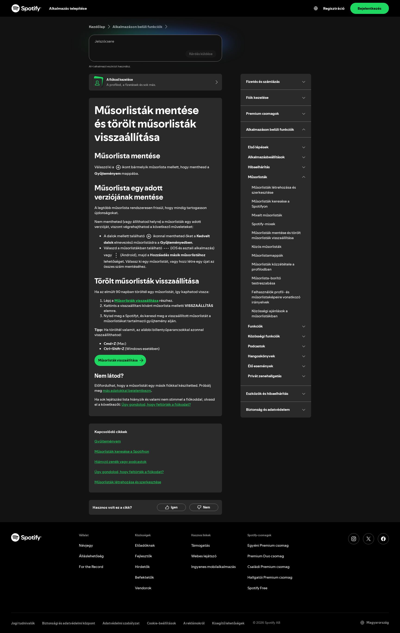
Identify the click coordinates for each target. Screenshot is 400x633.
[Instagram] (353, 538)
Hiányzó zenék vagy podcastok (120, 461)
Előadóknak (145, 545)
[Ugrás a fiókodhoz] (215, 82)
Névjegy (86, 545)
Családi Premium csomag (268, 566)
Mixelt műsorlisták (267, 215)
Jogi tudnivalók (23, 623)
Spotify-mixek (263, 223)
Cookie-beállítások (161, 623)
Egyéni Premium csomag (268, 545)
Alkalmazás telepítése (68, 8)
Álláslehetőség (91, 555)
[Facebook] (383, 538)
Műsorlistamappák (267, 255)
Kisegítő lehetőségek (228, 623)
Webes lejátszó (203, 555)
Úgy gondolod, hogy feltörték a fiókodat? (156, 404)
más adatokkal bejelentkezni (127, 390)
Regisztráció (334, 8)
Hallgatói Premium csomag (269, 577)
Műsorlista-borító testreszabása (266, 280)
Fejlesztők (143, 555)
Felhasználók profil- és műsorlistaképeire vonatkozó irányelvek (276, 297)
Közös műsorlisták (266, 246)
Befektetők (144, 577)
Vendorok (143, 587)
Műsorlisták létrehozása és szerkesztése (127, 481)
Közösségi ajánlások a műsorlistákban (270, 313)
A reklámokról (194, 623)
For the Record (91, 566)
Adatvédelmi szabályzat (121, 623)
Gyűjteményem (107, 441)
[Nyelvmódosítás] (316, 8)
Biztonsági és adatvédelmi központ (68, 623)
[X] (368, 538)
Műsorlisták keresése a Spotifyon (121, 451)
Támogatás (200, 545)
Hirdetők (142, 566)
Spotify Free (257, 587)
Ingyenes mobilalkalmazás (213, 566)
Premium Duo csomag (265, 555)
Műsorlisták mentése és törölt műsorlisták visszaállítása (276, 235)
